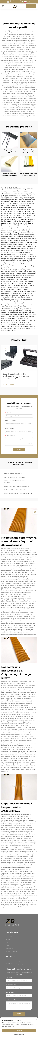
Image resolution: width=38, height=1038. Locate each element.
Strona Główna (10, 937)
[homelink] (11, 920)
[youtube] (9, 925)
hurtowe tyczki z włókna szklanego (15, 490)
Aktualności (9, 948)
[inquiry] (35, 512)
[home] (15, 6)
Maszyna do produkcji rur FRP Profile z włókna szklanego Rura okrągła (28, 175)
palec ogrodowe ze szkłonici (13, 473)
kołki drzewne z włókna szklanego (14, 477)
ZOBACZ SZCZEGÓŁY (9, 140)
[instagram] (13, 925)
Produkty (8, 939)
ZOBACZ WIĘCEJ (8, 384)
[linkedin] (19, 925)
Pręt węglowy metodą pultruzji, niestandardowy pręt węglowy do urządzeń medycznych (9, 151)
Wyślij (19, 449)
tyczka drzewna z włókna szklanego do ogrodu (18, 493)
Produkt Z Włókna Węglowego (14, 964)
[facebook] (6, 925)
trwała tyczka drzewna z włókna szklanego (17, 486)
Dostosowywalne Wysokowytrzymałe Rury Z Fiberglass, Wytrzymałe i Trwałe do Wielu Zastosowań (9, 175)
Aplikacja (8, 942)
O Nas (7, 945)
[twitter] (16, 925)
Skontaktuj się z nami (12, 951)
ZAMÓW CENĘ (31, 6)
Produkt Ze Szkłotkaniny (13, 961)
